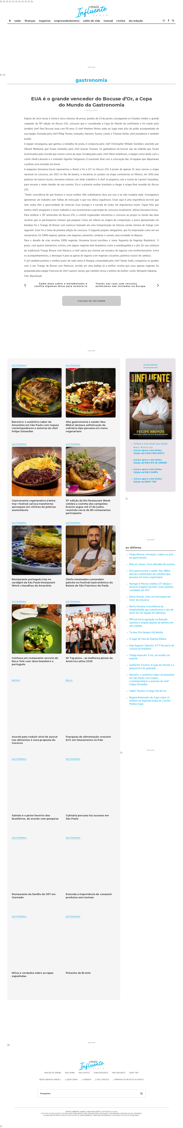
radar (17, 20)
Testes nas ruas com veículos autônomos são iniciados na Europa (120, 284)
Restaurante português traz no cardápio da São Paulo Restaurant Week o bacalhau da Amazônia (33, 582)
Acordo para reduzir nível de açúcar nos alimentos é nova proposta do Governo (35, 740)
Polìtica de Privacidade (130, 1115)
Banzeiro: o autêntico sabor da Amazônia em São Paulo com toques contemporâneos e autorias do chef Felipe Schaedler (35, 426)
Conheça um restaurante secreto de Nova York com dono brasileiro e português (35, 661)
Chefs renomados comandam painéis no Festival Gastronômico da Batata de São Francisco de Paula (89, 582)
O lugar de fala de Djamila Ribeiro (148, 638)
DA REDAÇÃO (136, 20)
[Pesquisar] (173, 20)
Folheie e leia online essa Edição (151, 443)
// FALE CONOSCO (102, 1079)
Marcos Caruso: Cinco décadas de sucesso (152, 564)
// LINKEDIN (86, 1079)
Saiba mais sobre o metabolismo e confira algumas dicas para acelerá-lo (60, 284)
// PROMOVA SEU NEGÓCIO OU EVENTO (128, 1079)
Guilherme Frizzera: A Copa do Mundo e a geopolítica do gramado (151, 666)
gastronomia (73, 365)
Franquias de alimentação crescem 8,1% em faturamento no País (88, 738)
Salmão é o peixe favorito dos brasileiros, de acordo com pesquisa (35, 817)
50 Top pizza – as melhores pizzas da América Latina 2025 (89, 660)
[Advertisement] (91, 46)
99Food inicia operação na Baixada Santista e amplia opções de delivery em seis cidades (151, 622)
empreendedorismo (66, 20)
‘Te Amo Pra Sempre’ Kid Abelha (146, 632)
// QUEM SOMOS (71, 1079)
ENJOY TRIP (133, 1073)
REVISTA (120, 20)
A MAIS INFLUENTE (101, 1073)
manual (108, 20)
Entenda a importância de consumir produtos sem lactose (89, 896)
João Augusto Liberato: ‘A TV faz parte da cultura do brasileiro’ (151, 647)
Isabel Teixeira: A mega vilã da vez (148, 690)
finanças (30, 20)
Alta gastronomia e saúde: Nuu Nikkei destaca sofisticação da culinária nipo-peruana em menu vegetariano (87, 426)
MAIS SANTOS (84, 1073)
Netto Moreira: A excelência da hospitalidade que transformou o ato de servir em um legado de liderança (151, 609)
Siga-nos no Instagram (91, 301)
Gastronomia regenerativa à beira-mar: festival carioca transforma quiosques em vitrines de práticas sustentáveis (34, 505)
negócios (45, 20)
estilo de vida (91, 20)
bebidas (16, 680)
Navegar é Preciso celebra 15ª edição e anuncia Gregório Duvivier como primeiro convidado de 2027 (151, 587)
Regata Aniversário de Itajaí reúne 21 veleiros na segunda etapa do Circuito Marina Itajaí (150, 700)
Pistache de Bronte (78, 972)
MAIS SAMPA (70, 1073)
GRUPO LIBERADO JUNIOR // (50, 1079)
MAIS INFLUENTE (119, 1073)
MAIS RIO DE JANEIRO (53, 1073)
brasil (69, 680)
